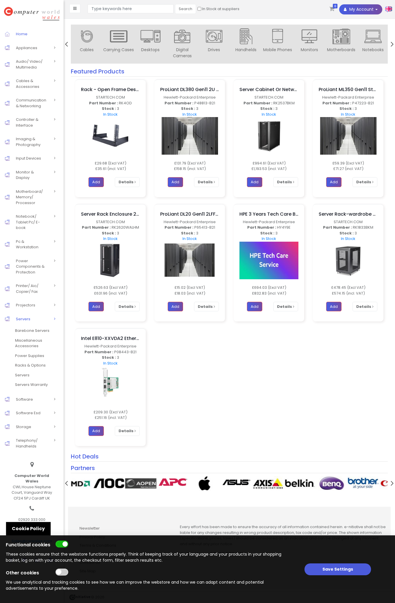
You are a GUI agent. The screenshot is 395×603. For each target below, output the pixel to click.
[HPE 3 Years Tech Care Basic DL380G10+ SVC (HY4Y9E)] (268, 260)
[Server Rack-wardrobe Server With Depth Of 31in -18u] (348, 260)
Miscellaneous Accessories (28, 343)
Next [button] (392, 44)
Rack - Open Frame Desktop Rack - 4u (110, 89)
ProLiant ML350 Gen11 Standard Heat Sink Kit (348, 89)
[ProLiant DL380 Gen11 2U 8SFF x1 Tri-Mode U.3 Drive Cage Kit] (190, 135)
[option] (87, 42)
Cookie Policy (28, 528)
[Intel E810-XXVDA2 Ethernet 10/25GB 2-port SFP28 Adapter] (110, 384)
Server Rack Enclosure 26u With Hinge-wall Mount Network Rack (110, 214)
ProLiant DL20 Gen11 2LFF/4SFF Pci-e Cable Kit (189, 214)
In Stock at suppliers (220, 9)
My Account (361, 9)
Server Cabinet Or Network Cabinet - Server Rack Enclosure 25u (268, 89)
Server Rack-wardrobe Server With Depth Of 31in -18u (348, 214)
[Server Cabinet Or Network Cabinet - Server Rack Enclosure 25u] (269, 135)
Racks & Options (30, 365)
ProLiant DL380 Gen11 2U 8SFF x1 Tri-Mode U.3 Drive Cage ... (189, 89)
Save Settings (337, 569)
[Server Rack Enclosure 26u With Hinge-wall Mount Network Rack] (110, 260)
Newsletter (90, 528)
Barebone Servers (32, 330)
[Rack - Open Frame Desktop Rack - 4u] (110, 135)
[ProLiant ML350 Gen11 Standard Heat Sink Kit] (348, 135)
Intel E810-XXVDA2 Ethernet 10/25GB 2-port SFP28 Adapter (110, 338)
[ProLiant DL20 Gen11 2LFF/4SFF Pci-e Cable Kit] (189, 260)
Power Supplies (29, 355)
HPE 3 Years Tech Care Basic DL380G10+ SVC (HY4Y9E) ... (268, 214)
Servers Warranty (31, 384)
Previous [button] (66, 44)
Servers (22, 375)
